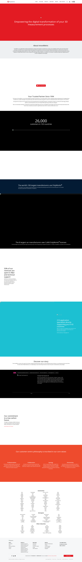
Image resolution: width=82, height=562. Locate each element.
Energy (34, 547)
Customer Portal (63, 542)
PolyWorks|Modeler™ (24, 550)
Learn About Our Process (8, 426)
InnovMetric (10, 543)
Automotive (34, 543)
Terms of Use (54, 559)
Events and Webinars (12, 546)
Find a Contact (62, 1)
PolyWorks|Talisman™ (24, 548)
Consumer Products (36, 546)
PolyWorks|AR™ (23, 547)
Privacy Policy (59, 559)
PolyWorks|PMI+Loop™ (24, 552)
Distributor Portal (63, 544)
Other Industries (35, 548)
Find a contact (62, 545)
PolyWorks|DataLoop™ (24, 549)
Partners (10, 547)
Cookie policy (71, 559)
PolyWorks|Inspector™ (24, 543)
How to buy (68, 555)
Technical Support (47, 546)
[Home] (11, 1)
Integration (46, 548)
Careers (10, 548)
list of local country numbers (52, 555)
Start (31, 393)
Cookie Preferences (65, 559)
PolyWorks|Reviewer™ (24, 546)
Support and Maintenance (49, 543)
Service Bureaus (47, 547)
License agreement (48, 559)
